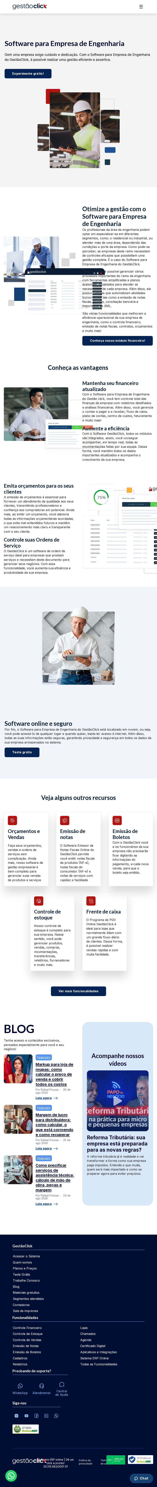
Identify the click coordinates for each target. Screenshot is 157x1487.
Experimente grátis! (28, 73)
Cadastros (20, 1358)
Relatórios (20, 1364)
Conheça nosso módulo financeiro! (117, 340)
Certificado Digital (92, 1346)
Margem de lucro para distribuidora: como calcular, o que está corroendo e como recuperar (54, 1124)
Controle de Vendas (27, 1340)
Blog (16, 1287)
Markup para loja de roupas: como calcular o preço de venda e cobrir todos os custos (54, 1074)
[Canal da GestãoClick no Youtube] (26, 1416)
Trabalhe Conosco (26, 1280)
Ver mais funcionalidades (79, 991)
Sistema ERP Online (94, 1358)
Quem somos (22, 1262)
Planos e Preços (25, 1268)
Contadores (21, 1305)
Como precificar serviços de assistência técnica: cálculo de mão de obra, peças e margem (55, 1177)
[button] (11, 1476)
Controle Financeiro (27, 1328)
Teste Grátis (21, 1274)
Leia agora (44, 1098)
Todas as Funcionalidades (98, 1364)
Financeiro (43, 1057)
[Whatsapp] (56, 1416)
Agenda (85, 1340)
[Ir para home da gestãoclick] (30, 6)
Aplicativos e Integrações (98, 1352)
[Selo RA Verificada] (139, 1460)
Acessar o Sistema (26, 1256)
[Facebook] (36, 1416)
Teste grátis (22, 752)
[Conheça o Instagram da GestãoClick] (16, 1416)
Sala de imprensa (25, 1311)
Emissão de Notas (26, 1346)
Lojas (84, 1328)
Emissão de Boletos (27, 1352)
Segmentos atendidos (28, 1299)
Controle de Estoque (28, 1334)
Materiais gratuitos (26, 1292)
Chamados (88, 1334)
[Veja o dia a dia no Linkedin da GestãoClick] (46, 1416)
